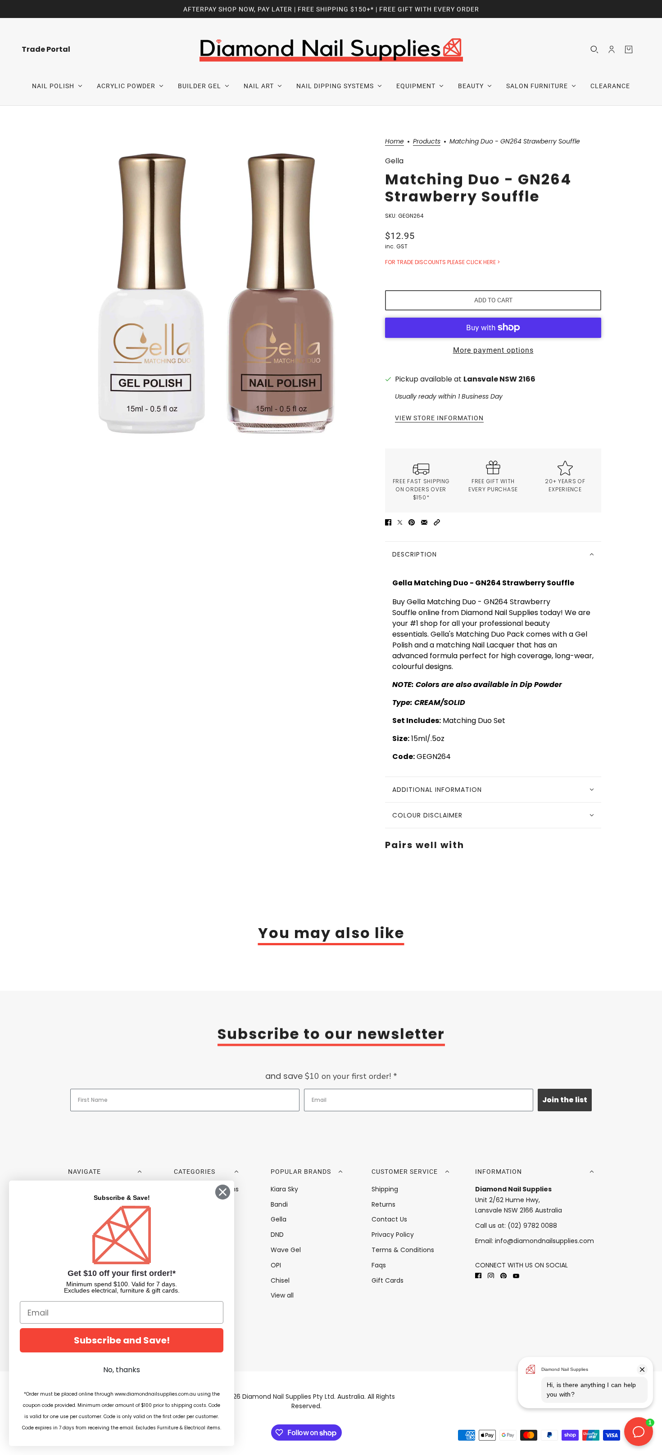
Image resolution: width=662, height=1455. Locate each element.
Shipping (385, 1189)
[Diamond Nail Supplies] (331, 49)
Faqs (379, 1265)
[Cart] (629, 49)
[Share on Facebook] (388, 522)
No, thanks (121, 1370)
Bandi (279, 1204)
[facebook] (478, 1275)
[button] (437, 522)
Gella (394, 161)
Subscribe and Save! (122, 1340)
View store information (439, 418)
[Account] (612, 49)
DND (277, 1234)
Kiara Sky (284, 1189)
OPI (276, 1265)
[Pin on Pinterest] (411, 522)
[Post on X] (400, 522)
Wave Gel (286, 1249)
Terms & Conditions (403, 1249)
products (426, 142)
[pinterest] (503, 1275)
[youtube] (516, 1275)
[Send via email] (424, 522)
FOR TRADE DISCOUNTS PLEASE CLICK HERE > (442, 262)
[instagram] (491, 1275)
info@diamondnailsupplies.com (544, 1240)
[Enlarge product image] (216, 293)
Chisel (280, 1280)
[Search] (594, 49)
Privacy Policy (393, 1234)
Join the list (564, 1100)
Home (394, 142)
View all (282, 1295)
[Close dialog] (223, 1192)
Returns (383, 1204)
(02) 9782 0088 (532, 1225)
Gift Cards (388, 1280)
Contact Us (389, 1219)
